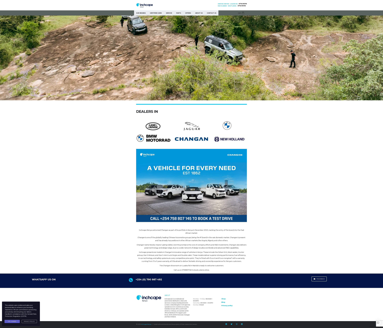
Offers (188, 13)
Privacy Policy (29, 321)
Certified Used (156, 13)
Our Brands (141, 13)
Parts (178, 13)
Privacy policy (226, 305)
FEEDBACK (320, 279)
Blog (223, 302)
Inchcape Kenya (146, 324)
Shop (223, 299)
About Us (199, 13)
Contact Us (211, 13)
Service (169, 13)
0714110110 (243, 4)
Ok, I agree (12, 321)
